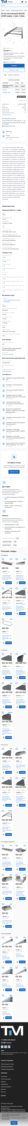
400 (4, 257)
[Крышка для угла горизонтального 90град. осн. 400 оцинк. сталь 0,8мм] (21, 571)
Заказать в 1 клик (14, 70)
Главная (3, 10)
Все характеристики (6, 114)
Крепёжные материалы (7, 1066)
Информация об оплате (9, 126)
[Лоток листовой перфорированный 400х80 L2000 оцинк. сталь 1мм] (7, 666)
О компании (4, 1076)
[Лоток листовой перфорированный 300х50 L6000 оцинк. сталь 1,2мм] (7, 761)
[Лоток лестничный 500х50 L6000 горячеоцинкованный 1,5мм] (7, 823)
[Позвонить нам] (26, 2)
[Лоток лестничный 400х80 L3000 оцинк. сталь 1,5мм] (7, 601)
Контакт (3, 1095)
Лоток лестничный (8, 354)
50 (4, 266)
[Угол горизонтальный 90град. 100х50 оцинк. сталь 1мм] (21, 761)
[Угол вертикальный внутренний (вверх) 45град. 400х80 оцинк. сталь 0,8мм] (7, 571)
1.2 (4, 270)
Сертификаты (4, 1084)
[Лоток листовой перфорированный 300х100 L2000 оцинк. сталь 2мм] (7, 695)
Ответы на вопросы (6, 1086)
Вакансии (3, 1089)
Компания (4, 1073)
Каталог (8, 10)
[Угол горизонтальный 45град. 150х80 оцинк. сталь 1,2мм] (7, 915)
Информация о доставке (10, 118)
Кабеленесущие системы (17, 10)
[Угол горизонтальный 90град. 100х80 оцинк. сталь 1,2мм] (7, 887)
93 (4, 283)
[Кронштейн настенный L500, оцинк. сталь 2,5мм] (21, 979)
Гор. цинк (4, 89)
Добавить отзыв (14, 471)
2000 (5, 261)
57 (4, 287)
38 (4, 291)
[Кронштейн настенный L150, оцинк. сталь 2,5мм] (7, 979)
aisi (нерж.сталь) (6, 92)
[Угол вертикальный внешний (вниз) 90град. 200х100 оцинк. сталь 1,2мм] (21, 887)
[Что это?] (10, 230)
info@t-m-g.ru (6, 1043)
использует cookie (13, 1114)
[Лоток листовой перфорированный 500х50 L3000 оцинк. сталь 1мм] (7, 792)
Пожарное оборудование (7, 1069)
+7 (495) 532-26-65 (8, 1040)
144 (4, 278)
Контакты (3, 1092)
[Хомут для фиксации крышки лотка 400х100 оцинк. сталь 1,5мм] (7, 631)
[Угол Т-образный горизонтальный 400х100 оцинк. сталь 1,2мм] (21, 858)
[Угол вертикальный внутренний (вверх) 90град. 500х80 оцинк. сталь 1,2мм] (7, 858)
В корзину (14, 65)
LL (4, 227)
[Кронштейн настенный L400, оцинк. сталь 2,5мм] (21, 950)
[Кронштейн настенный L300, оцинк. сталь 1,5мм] (7, 1007)
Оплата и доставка (6, 1079)
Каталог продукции (7, 1060)
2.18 (5, 274)
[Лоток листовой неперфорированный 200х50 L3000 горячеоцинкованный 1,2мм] (21, 792)
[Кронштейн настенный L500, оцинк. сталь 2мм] (7, 950)
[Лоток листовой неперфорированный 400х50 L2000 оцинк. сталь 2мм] (21, 695)
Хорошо (14, 1122)
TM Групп (10, 1)
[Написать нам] (22, 2)
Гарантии (3, 1081)
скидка (5, 59)
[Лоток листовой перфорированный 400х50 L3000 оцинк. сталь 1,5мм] (21, 601)
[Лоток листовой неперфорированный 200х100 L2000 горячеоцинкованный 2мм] (7, 725)
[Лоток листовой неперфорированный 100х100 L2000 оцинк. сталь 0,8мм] (21, 666)
